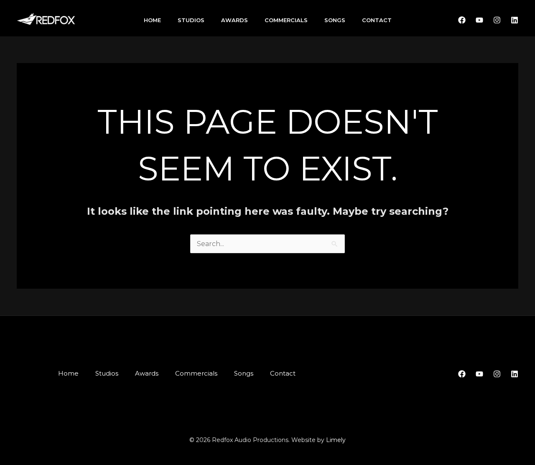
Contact (377, 20)
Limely (336, 440)
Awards (234, 20)
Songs (334, 20)
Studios (191, 20)
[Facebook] (462, 20)
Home (152, 20)
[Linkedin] (514, 20)
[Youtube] (479, 20)
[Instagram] (497, 20)
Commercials (286, 20)
